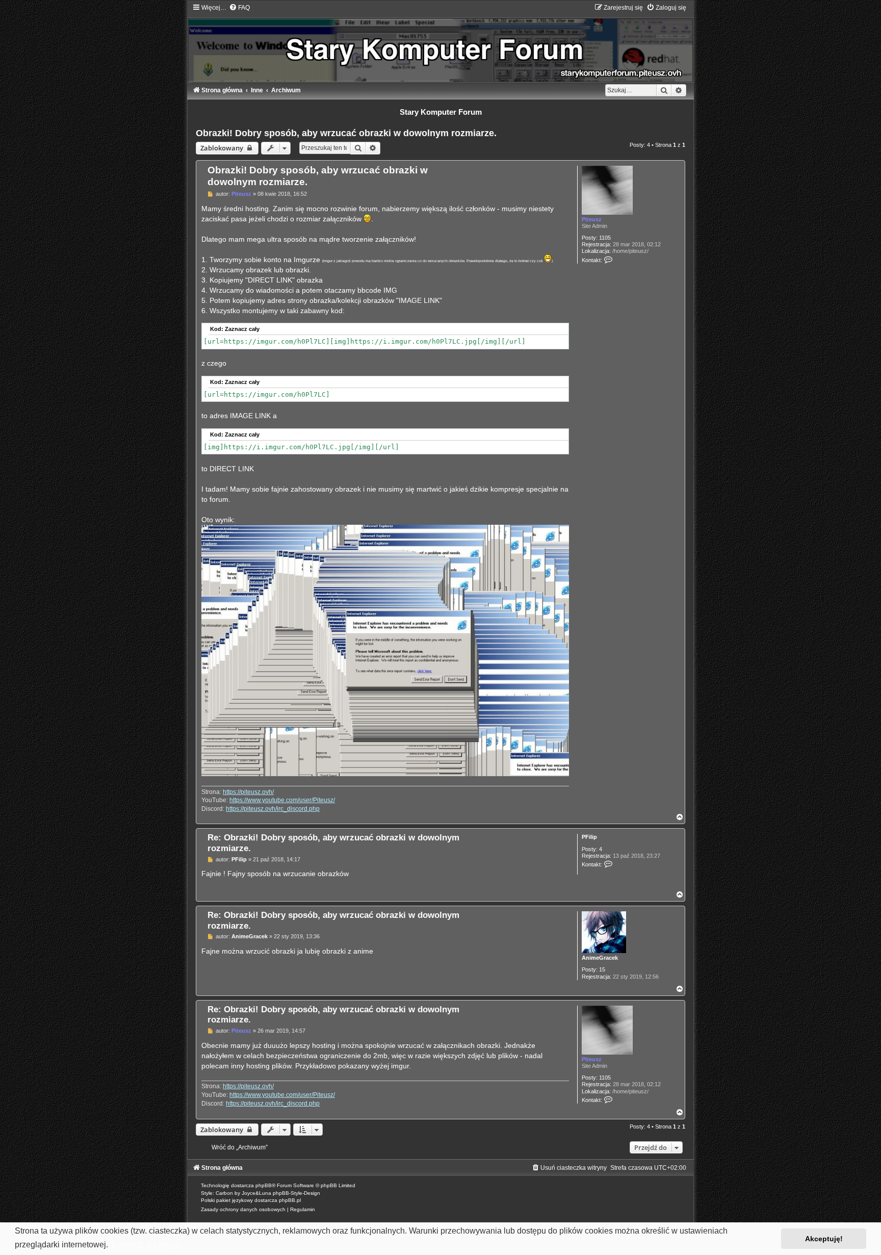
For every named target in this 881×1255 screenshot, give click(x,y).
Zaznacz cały (242, 329)
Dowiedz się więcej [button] (147, 1244)
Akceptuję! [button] (824, 1239)
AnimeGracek (600, 958)
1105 (605, 238)
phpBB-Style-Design (296, 1193)
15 (602, 969)
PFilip (589, 837)
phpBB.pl (290, 1200)
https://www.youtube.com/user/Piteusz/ (282, 800)
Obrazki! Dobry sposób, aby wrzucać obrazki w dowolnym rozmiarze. (346, 133)
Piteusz (592, 219)
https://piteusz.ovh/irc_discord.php (273, 808)
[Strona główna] (440, 42)
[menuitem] (239, 7)
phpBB (263, 1185)
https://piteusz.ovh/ (248, 792)
